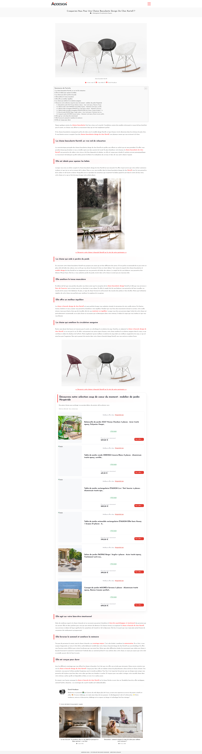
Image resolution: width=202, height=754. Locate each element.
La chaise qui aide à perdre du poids (66, 94)
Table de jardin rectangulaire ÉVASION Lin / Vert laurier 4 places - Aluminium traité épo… (80, 108)
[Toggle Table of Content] (145, 88)
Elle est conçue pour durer (63, 120)
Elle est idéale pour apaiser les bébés (66, 92)
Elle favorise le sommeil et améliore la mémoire (69, 118)
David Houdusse (112, 82)
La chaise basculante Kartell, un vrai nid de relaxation (70, 90)
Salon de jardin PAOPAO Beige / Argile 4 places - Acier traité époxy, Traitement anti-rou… (80, 112)
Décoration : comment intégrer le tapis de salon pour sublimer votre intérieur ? (122, 740)
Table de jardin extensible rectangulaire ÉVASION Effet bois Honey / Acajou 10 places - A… (80, 110)
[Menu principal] (149, 3)
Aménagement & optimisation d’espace (102, 13)
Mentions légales (115, 752)
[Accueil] (90, 13)
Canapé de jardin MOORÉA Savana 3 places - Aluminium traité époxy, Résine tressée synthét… (81, 114)
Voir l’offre (139, 439)
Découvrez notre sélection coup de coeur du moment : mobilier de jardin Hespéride (79, 103)
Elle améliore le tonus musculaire (65, 96)
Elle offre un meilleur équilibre (64, 99)
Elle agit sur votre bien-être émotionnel (67, 116)
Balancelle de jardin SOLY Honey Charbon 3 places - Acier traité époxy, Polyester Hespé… (80, 104)
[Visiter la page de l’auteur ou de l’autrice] (62, 691)
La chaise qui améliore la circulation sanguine (68, 100)
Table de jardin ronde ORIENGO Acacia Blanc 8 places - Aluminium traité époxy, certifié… (80, 106)
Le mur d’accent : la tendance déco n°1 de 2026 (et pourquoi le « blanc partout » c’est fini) (80, 740)
